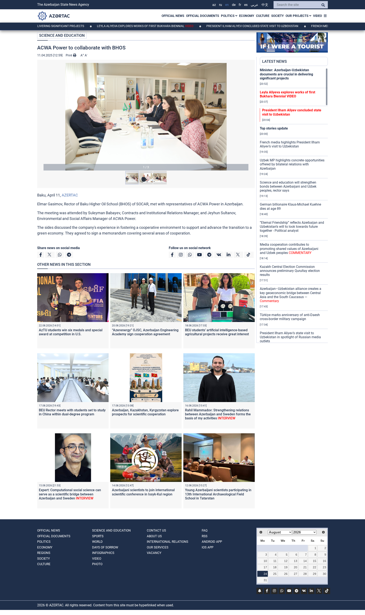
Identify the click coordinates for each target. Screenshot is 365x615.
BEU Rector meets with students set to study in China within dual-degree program (72, 412)
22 (314, 567)
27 (295, 573)
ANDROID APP (212, 542)
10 (265, 561)
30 (324, 573)
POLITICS (228, 16)
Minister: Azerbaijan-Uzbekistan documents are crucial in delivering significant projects (286, 74)
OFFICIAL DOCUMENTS (202, 16)
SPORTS (98, 536)
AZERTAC (70, 195)
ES (246, 5)
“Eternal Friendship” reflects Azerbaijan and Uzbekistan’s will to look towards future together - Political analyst (292, 227)
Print (69, 55)
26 (285, 573)
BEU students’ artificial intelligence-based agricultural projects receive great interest (217, 332)
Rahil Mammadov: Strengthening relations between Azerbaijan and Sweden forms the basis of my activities (218, 414)
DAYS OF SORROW (105, 547)
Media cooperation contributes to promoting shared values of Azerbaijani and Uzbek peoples (289, 249)
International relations (167, 542)
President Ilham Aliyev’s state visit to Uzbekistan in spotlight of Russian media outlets (290, 337)
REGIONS (43, 553)
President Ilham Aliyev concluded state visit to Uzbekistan (225, 26)
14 (305, 561)
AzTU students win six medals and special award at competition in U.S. (70, 332)
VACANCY (154, 553)
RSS (204, 536)
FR (240, 5)
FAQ (204, 530)
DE (234, 5)
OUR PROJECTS (297, 16)
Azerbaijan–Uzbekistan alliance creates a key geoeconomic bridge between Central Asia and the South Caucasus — (290, 295)
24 (265, 573)
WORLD (97, 542)
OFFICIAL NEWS (173, 16)
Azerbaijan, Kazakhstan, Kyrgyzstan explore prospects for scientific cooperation (145, 412)
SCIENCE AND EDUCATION (62, 35)
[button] (146, 116)
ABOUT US (154, 536)
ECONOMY (246, 16)
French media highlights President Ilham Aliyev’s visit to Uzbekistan (290, 144)
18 (274, 567)
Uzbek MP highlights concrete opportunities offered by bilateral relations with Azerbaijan (292, 164)
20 (295, 567)
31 (265, 580)
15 (314, 561)
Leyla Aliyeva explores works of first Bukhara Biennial (118, 26)
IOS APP (207, 547)
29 (314, 573)
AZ (214, 5)
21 (305, 567)
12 (285, 561)
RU (220, 5)
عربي (254, 5)
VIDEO (317, 16)
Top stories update (274, 128)
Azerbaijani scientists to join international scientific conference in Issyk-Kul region (143, 492)
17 (265, 567)
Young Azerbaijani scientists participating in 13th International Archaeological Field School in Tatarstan (218, 494)
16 (324, 561)
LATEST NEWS (274, 61)
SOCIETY (277, 16)
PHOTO (97, 564)
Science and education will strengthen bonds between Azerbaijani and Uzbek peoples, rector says (288, 186)
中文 (264, 5)
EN (227, 5)
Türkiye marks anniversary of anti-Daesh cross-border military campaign (290, 317)
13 (295, 561)
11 (274, 561)
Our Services (157, 547)
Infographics (103, 553)
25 (274, 573)
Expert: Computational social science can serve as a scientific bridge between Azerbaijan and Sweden (70, 494)
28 (305, 573)
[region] (294, 205)
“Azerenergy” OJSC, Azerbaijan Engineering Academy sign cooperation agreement (145, 332)
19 (285, 567)
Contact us (156, 530)
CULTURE (262, 16)
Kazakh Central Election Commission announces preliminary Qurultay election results (290, 271)
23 (324, 567)
